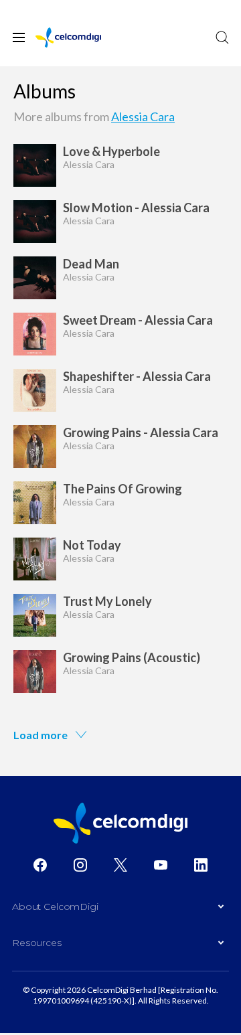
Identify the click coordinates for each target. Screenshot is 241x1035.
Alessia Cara (143, 116)
